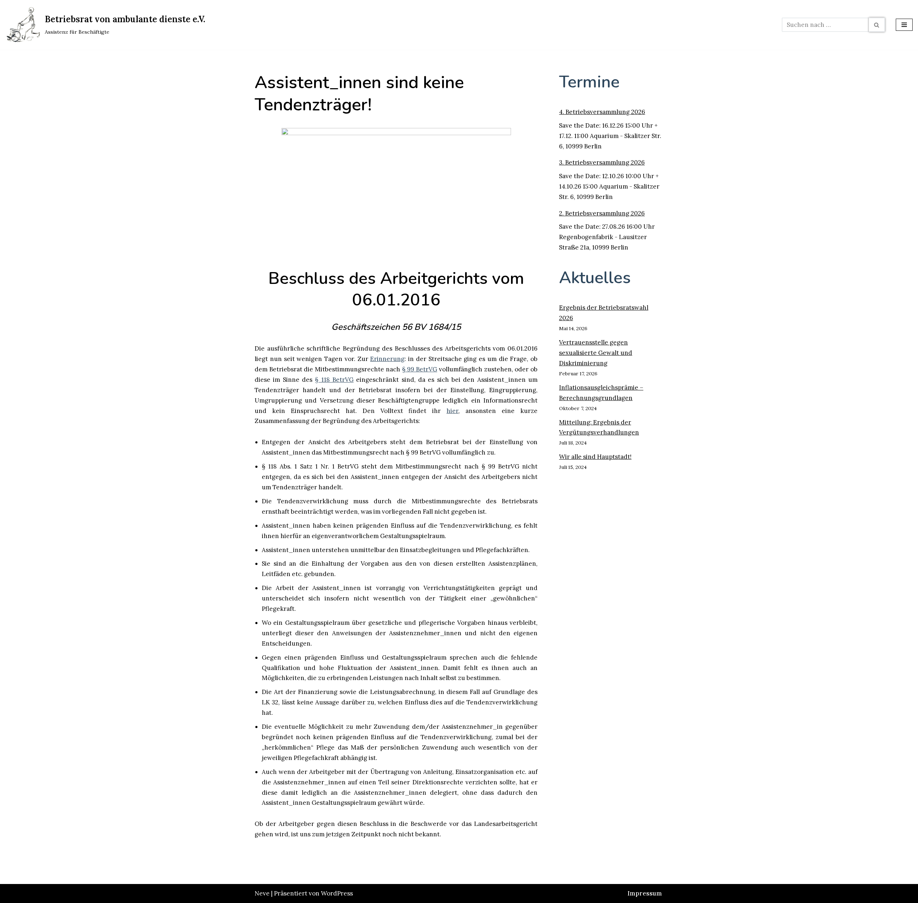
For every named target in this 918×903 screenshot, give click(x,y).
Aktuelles (595, 277)
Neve (262, 893)
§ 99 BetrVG (419, 369)
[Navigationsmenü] (904, 25)
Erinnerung (387, 359)
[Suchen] (877, 25)
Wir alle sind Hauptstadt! (595, 457)
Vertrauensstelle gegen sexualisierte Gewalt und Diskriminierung (595, 352)
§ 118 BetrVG (334, 380)
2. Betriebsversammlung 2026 (602, 213)
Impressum (645, 893)
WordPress (337, 893)
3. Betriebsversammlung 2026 (602, 162)
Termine (589, 82)
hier (452, 411)
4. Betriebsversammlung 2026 (602, 112)
